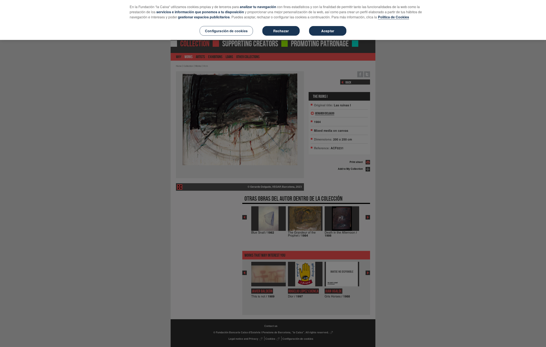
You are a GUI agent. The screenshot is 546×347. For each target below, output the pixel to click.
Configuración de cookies (226, 30)
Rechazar (281, 30)
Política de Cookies (393, 17)
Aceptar (327, 30)
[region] (273, 20)
